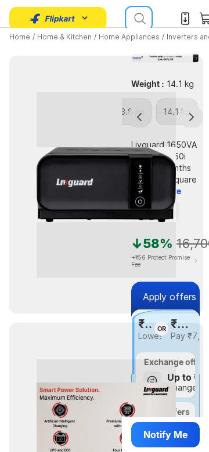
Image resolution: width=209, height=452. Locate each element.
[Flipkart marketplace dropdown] (52, 18)
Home (19, 36)
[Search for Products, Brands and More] (139, 18)
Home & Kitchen (64, 36)
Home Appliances (129, 36)
